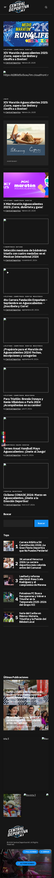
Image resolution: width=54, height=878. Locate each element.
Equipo (18, 445)
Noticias (19, 247)
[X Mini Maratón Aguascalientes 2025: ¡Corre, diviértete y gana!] (25, 185)
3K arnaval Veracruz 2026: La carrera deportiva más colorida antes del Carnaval (32, 563)
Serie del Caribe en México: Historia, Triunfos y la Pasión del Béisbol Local (32, 617)
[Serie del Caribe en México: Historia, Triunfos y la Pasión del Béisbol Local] (8, 617)
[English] (3, 444)
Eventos (28, 49)
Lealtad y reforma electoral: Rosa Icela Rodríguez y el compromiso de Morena (32, 580)
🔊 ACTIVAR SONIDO (26, 863)
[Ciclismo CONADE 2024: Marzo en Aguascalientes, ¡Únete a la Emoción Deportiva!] (25, 475)
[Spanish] (3, 433)
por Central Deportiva (15, 701)
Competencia (19, 49)
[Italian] (3, 440)
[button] (5, 7)
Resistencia (37, 296)
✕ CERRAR (45, 852)
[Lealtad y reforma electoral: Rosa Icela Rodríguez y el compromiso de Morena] (8, 580)
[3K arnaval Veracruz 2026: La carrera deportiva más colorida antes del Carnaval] (8, 563)
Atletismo (8, 49)
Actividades (11, 688)
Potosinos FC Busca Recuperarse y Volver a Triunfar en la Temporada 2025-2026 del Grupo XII (32, 599)
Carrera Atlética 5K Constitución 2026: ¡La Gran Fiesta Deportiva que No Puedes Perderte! (33, 546)
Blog (6, 99)
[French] (3, 437)
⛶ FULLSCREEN (30, 852)
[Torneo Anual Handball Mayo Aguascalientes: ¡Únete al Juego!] (25, 429)
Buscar (7, 514)
